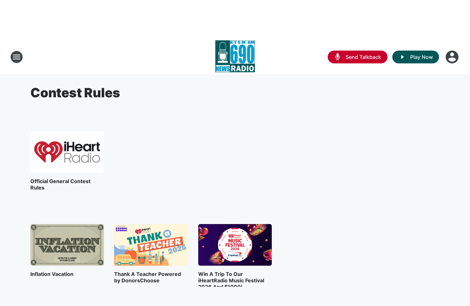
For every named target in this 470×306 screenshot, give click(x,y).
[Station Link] (235, 57)
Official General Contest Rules (60, 184)
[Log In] (453, 57)
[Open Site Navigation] (16, 57)
